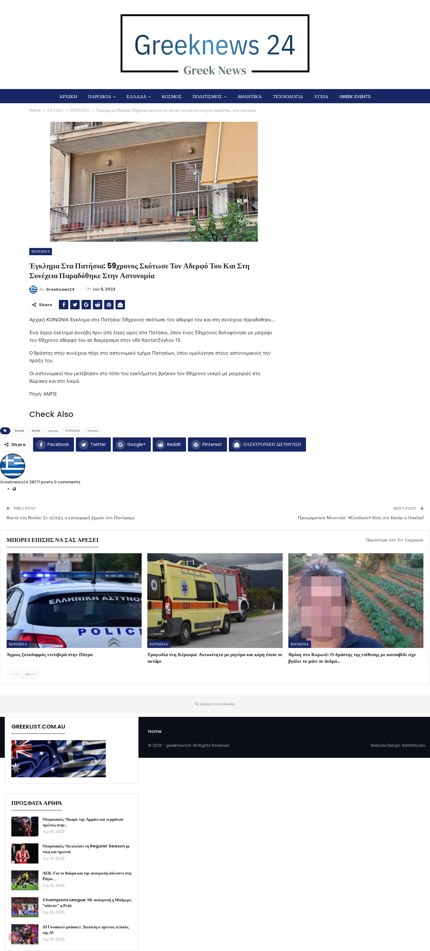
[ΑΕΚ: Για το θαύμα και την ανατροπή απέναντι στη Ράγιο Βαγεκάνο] (24, 880)
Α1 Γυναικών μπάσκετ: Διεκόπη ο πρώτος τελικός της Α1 (85, 930)
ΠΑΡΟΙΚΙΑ (99, 96)
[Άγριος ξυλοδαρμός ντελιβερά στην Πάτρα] (74, 600)
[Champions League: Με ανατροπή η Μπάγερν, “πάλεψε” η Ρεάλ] (24, 907)
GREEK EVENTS (355, 96)
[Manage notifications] (14, 937)
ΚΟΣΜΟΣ (172, 96)
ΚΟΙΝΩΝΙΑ (40, 251)
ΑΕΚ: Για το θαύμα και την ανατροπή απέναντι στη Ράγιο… (86, 876)
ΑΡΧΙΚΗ (68, 96)
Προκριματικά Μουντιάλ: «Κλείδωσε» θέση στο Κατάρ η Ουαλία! (361, 517)
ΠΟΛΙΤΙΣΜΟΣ (207, 96)
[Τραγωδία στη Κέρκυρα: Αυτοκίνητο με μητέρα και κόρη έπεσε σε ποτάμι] (214, 600)
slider (36, 430)
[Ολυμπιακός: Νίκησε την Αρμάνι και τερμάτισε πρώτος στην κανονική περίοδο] (24, 827)
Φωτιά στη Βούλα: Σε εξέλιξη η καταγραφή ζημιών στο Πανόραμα (70, 517)
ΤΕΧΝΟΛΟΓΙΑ (288, 96)
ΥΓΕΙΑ (321, 96)
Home (154, 731)
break (19, 430)
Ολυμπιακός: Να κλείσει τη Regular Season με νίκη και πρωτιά (86, 849)
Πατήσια (93, 430)
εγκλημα (53, 430)
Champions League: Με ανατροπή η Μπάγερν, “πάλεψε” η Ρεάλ (87, 903)
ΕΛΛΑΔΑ (136, 96)
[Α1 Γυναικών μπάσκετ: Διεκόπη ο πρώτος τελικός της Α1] (24, 934)
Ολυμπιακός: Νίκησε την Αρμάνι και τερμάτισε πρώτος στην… (83, 822)
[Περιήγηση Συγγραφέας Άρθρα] (12, 466)
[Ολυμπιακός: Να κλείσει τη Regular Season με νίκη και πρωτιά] (24, 853)
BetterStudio (413, 745)
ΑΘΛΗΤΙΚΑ (249, 96)
